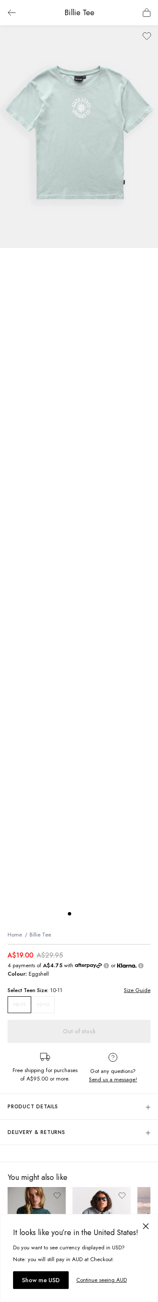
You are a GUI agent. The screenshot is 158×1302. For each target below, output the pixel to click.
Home (15, 935)
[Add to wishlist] (147, 36)
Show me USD (41, 1280)
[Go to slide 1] (69, 913)
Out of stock (79, 1031)
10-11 (19, 1005)
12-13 (43, 1005)
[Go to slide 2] (78, 913)
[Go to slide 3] (86, 913)
